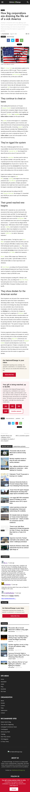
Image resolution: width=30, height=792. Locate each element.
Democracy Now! (5, 732)
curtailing (7, 227)
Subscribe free (9, 374)
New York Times (23, 279)
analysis (20, 127)
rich (23, 418)
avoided (17, 114)
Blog (2, 686)
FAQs (2, 708)
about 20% (14, 338)
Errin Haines (11, 667)
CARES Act (8, 233)
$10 (6, 406)
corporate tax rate (13, 151)
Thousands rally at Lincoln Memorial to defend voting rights (18, 452)
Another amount (16, 411)
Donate (3, 703)
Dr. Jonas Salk (8, 68)
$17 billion (12, 252)
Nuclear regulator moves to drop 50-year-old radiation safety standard (18, 460)
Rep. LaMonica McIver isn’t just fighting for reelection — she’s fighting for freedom (19, 468)
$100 (5, 411)
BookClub (3, 689)
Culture (2, 10)
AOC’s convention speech (22, 435)
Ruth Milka (11, 650)
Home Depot (5, 267)
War (2, 480)
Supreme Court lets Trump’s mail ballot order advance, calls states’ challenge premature (19, 539)
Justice (2, 485)
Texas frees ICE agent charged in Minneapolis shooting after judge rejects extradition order (19, 491)
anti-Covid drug (16, 74)
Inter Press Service (5, 736)
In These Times (5, 741)
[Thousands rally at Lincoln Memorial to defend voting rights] (5, 453)
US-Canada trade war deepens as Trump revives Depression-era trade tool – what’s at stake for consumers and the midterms (19, 518)
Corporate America (10, 418)
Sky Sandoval (11, 631)
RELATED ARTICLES (7, 446)
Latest (2, 684)
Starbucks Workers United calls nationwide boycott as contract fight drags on (19, 547)
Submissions (4, 710)
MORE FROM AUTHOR (19, 446)
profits (4, 120)
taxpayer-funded (6, 108)
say (21, 246)
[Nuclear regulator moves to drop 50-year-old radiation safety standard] (5, 463)
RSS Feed (3, 691)
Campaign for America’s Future (9, 727)
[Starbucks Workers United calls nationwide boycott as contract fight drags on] (5, 547)
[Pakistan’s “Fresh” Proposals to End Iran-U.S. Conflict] (5, 477)
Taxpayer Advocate (8, 193)
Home (2, 679)
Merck (2, 256)
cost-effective (12, 180)
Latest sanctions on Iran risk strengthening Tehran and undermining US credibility (18, 509)
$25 (12, 406)
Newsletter (3, 681)
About (2, 700)
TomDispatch (4, 729)
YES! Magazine (4, 739)
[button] (28, 2)
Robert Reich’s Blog (6, 722)
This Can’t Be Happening (7, 724)
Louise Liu (10, 641)
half (8, 87)
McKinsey (21, 313)
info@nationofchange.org (18, 770)
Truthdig (3, 734)
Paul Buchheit (5, 33)
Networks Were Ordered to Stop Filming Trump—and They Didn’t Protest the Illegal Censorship (18, 637)
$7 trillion (9, 114)
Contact (3, 713)
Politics (2, 455)
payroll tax (11, 157)
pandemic (18, 418)
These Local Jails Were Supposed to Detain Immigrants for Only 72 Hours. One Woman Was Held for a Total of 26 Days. (19, 530)
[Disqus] (15, 580)
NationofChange (10, 36)
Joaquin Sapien (12, 658)
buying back (21, 218)
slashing (11, 178)
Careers (3, 705)
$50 (19, 406)
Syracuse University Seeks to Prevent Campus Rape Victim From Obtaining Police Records (19, 484)
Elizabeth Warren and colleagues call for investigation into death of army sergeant (8, 438)
